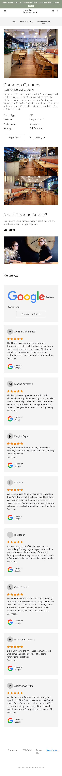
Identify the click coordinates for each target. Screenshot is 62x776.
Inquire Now (14, 137)
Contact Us (9, 230)
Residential (26, 21)
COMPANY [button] (27, 750)
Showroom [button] (13, 750)
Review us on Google (31, 314)
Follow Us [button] (39, 752)
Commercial (43, 21)
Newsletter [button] (52, 750)
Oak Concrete (36, 128)
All (13, 21)
